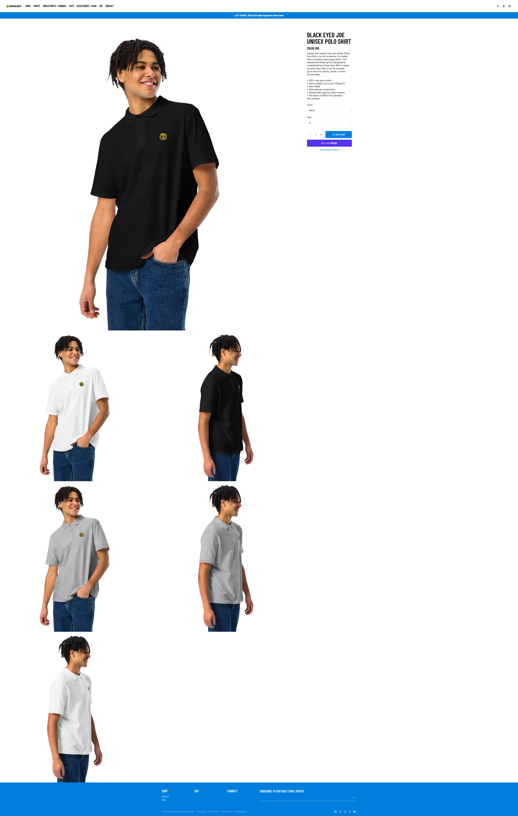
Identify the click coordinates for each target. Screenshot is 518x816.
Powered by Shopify (186, 812)
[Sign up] (353, 797)
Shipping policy (241, 812)
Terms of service (227, 812)
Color (310, 104)
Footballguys (173, 812)
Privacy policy (214, 812)
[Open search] (498, 6)
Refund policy (202, 812)
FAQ (164, 800)
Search (165, 796)
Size (309, 117)
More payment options (329, 150)
